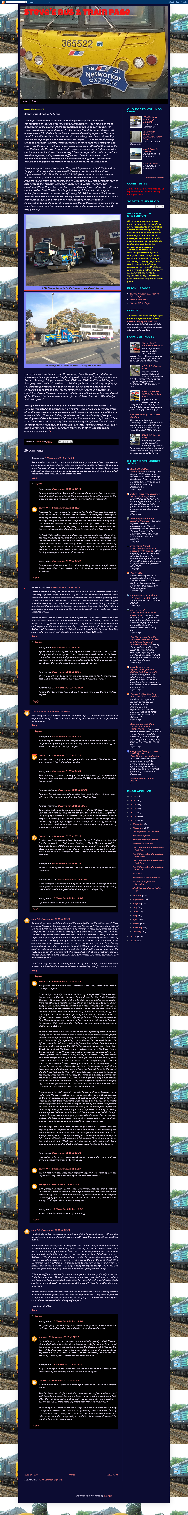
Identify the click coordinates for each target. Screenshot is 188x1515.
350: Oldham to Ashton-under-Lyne (143, 613)
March (136, 923)
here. (51, 431)
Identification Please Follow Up (147, 889)
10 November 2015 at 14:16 (67, 898)
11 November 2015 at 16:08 (67, 1364)
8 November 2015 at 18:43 (66, 561)
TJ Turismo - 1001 (140, 597)
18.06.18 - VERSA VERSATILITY (140, 727)
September (139, 899)
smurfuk (35, 919)
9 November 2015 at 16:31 (66, 1152)
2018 (133, 808)
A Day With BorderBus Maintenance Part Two (152, 135)
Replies (38, 483)
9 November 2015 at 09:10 (72, 805)
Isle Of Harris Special (150, 150)
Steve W (43, 507)
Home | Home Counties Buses (142, 779)
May (135, 915)
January (137, 931)
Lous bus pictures (139, 666)
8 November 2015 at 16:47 (55, 711)
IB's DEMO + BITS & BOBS (144, 696)
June (135, 911)
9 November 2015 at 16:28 (66, 863)
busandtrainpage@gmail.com (142, 321)
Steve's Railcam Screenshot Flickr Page (144, 295)
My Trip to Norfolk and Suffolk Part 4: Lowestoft (143, 670)
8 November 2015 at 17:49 (66, 489)
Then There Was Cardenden (144, 756)
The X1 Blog (136, 573)
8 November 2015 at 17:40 (66, 647)
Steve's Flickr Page (139, 303)
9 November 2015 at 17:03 (66, 1168)
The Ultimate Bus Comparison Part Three (147, 855)
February (138, 927)
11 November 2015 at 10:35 (63, 1184)
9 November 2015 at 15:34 (66, 981)
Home (24, 101)
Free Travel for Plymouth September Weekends (143, 549)
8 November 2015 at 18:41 (66, 771)
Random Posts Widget (155, 177)
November (138, 828)
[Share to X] (65, 441)
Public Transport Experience (145, 493)
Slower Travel (137, 609)
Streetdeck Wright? (142, 843)
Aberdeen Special (141, 835)
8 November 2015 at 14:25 (59, 458)
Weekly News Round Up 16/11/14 (150, 119)
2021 (133, 796)
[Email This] (59, 441)
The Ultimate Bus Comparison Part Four (147, 849)
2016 (133, 816)
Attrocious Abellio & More (145, 877)
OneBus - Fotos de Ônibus (144, 595)
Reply (34, 477)
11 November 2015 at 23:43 (63, 1380)
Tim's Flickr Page (138, 299)
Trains (34, 101)
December (138, 824)
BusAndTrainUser (139, 469)
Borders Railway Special (144, 839)
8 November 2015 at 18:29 (66, 507)
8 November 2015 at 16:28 (65, 587)
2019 (133, 804)
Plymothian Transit (140, 545)
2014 (133, 936)
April (135, 919)
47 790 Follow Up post (151, 367)
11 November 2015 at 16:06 (67, 1209)
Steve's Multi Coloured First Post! (152, 344)
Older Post (112, 1474)
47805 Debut (150, 163)
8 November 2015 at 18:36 (66, 755)
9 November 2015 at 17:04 (72, 879)
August (137, 903)
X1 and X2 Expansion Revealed (143, 882)
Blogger (108, 1495)
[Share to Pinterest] (71, 441)
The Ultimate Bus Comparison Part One (147, 868)
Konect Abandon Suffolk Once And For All (151, 394)
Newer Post (31, 1474)
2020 (133, 800)
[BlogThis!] (62, 441)
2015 (133, 820)
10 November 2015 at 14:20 (67, 687)
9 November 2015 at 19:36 (55, 1230)
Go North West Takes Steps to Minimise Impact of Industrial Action (144, 642)
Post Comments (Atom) (51, 1479)
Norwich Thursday (140, 521)
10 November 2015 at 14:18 (67, 1321)
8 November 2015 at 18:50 (66, 671)
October (137, 895)
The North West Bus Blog (143, 637)
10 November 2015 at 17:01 (63, 1337)
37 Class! (137, 873)
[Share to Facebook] (68, 441)
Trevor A (35, 711)
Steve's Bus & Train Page (77, 13)
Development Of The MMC (146, 831)
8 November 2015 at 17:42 (66, 736)
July (135, 907)
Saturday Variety (139, 496)
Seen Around (137, 471)
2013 (133, 940)
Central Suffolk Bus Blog (143, 694)
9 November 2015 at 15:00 (66, 836)
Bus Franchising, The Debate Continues (145, 416)
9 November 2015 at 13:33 (55, 919)
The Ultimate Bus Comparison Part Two (147, 862)
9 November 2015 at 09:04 (72, 789)
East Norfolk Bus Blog (142, 518)
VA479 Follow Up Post (151, 436)
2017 (133, 812)
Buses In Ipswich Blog (142, 724)
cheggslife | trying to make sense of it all (144, 752)
